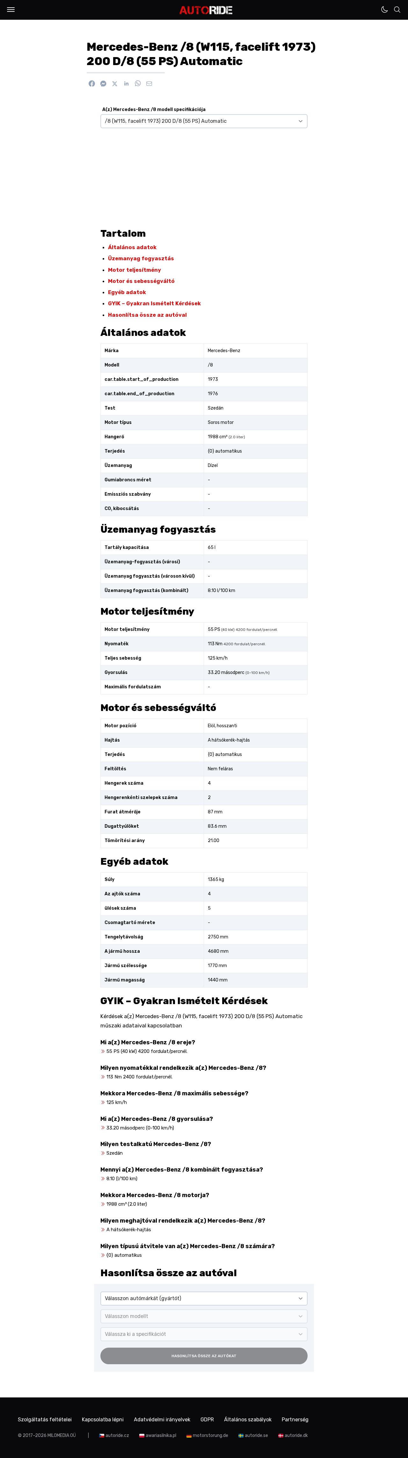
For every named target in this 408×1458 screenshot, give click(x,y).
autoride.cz (117, 1435)
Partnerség (295, 1420)
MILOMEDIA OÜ (61, 1435)
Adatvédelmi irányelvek (162, 1420)
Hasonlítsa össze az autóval (147, 315)
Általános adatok (132, 247)
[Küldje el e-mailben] (149, 83)
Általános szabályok (248, 1420)
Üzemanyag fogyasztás (141, 258)
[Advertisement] (204, 175)
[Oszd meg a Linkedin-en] (126, 83)
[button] (11, 10)
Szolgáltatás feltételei (45, 1420)
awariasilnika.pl (161, 1435)
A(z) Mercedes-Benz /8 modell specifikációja (154, 109)
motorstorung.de (210, 1435)
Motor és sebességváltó (141, 281)
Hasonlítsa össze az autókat (204, 1356)
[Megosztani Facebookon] (92, 83)
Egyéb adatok (127, 292)
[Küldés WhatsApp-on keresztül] (138, 83)
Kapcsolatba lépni (103, 1420)
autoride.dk (296, 1435)
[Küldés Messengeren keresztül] (103, 83)
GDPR (207, 1420)
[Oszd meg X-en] (115, 83)
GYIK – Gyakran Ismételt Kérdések (154, 303)
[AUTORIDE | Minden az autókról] (206, 10)
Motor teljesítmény (134, 270)
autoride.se (256, 1435)
